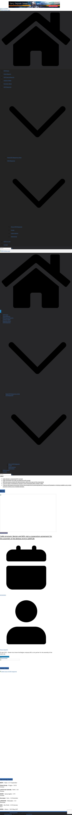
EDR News (6, 71)
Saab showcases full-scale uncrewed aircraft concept (16, 480)
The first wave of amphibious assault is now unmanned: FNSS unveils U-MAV (23, 483)
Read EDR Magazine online (14, 157)
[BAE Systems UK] (34, 4)
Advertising (14, 236)
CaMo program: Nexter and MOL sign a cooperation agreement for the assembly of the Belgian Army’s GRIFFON (26, 537)
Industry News (7, 80)
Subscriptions (14, 233)
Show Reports (7, 74)
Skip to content (4, 8)
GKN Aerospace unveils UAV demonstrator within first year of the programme (23, 482)
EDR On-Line (7, 241)
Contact (6, 245)
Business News (8, 84)
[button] (37, 155)
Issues (12, 230)
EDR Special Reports (9, 77)
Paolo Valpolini (4, 650)
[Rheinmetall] (3, 658)
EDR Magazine (7, 87)
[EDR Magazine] (36, 67)
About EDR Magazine (16, 227)
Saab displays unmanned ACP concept (13, 479)
